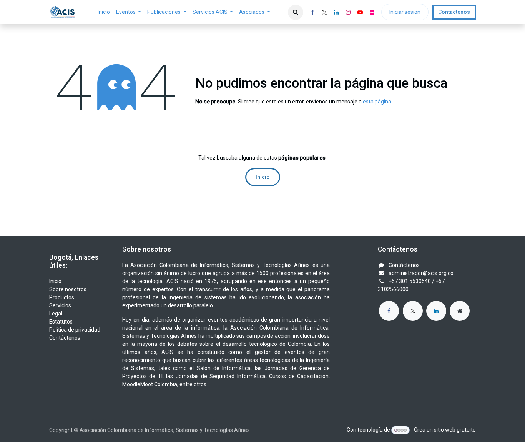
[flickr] (372, 12)
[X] (324, 12)
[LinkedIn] (336, 12)
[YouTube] (360, 12)
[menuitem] (104, 12)
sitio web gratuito (455, 430)
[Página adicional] (460, 311)
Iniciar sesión (404, 12)
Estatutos (61, 322)
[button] (295, 12)
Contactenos (454, 12)
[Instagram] (348, 12)
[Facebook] (312, 12)
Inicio (263, 177)
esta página (377, 101)
